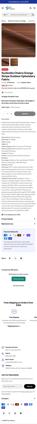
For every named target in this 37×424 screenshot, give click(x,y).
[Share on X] (15, 258)
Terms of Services (26, 391)
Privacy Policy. (6, 394)
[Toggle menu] (3, 8)
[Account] (30, 8)
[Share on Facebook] (9, 258)
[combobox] (18, 14)
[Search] (33, 15)
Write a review (18, 279)
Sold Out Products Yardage (17, 21)
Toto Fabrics (11, 420)
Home (4, 21)
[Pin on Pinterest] (21, 258)
